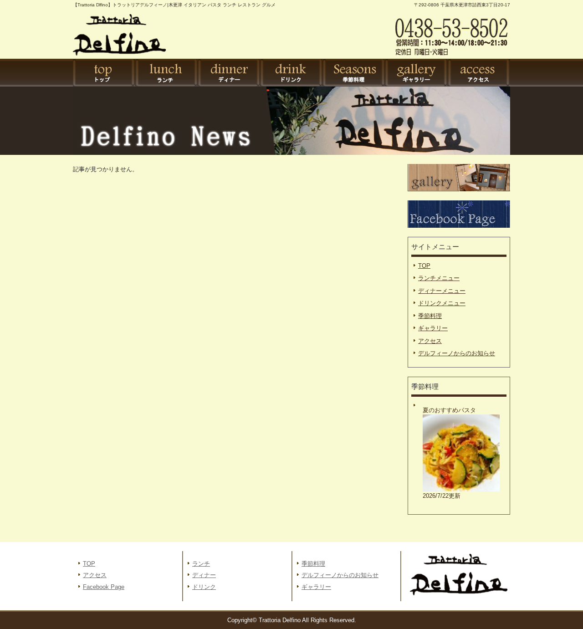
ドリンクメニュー (441, 303)
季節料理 (353, 73)
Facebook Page (103, 586)
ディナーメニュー (441, 290)
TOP (104, 73)
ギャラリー (416, 73)
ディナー (229, 73)
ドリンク (291, 73)
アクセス (478, 73)
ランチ (166, 73)
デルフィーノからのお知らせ (456, 353)
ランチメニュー (439, 278)
